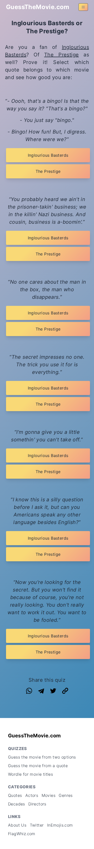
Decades (16, 803)
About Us (17, 825)
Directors (37, 803)
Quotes (15, 795)
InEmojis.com (60, 825)
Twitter (37, 825)
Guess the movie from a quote (38, 765)
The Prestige (61, 55)
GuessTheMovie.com (37, 7)
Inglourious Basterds (48, 155)
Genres (65, 795)
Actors (31, 795)
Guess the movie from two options (42, 757)
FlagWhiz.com (21, 833)
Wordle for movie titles (30, 774)
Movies (48, 795)
